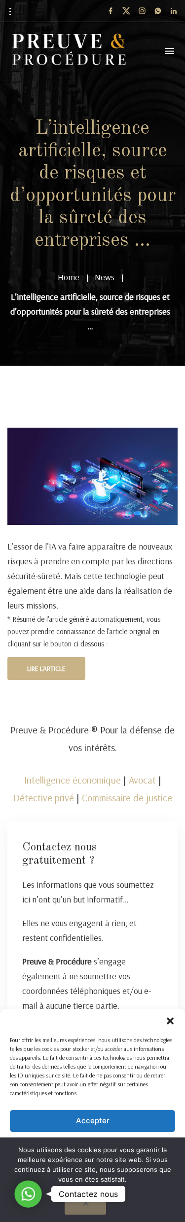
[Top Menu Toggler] (170, 51)
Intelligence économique (72, 780)
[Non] (85, 1206)
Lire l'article (46, 668)
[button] (170, 1021)
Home (68, 277)
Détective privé (43, 797)
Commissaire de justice (127, 797)
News (104, 277)
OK (95, 1194)
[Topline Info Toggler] (10, 11)
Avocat (142, 780)
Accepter (93, 1120)
